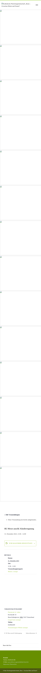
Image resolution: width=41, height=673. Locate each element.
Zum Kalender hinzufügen (20, 543)
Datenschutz (13, 664)
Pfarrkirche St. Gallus (14, 612)
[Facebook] (17, 645)
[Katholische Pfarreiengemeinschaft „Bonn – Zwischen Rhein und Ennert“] (17, 5)
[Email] (37, 645)
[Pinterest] (25, 645)
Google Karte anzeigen (14, 620)
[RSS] (33, 645)
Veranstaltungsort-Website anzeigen (18, 627)
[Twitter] (21, 645)
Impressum (6, 664)
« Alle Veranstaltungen (12, 515)
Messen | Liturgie (13, 571)
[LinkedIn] (29, 645)
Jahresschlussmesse (31, 633)
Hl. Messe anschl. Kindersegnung (13, 633)
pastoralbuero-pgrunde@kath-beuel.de (18, 662)
